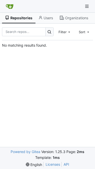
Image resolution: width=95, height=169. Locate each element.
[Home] (10, 6)
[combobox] (64, 31)
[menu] (34, 164)
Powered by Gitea (25, 151)
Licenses (53, 164)
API (66, 164)
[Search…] (49, 31)
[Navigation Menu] (87, 6)
